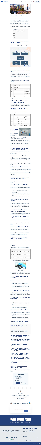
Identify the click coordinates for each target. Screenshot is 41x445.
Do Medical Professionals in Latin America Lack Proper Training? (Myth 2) (19, 32)
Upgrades (23, 383)
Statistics (29, 1)
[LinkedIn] (24, 388)
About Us (18, 1)
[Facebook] (13, 388)
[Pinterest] (21, 388)
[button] (33, 1)
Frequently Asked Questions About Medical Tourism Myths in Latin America (19, 37)
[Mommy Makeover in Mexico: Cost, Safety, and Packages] (28, 419)
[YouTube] (6, 437)
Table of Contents (15, 29)
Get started (17, 383)
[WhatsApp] (29, 388)
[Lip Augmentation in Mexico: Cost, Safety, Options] (20, 419)
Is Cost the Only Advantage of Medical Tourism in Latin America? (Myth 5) (19, 35)
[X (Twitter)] (16, 388)
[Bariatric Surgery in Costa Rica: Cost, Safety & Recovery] (13, 419)
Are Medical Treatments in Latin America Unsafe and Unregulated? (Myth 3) (19, 33)
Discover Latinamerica (23, 1)
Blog (31, 1)
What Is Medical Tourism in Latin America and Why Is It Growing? (19, 30)
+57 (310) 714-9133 (25, 431)
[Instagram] (7, 437)
